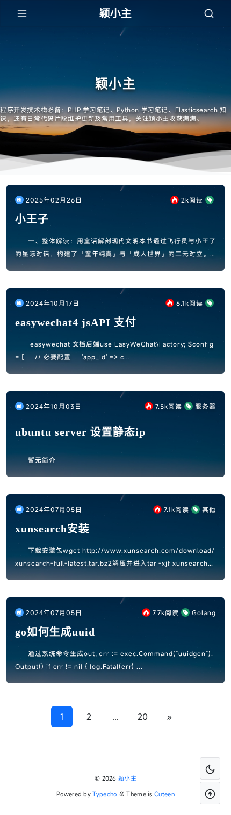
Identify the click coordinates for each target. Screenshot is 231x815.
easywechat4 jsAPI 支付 (75, 322)
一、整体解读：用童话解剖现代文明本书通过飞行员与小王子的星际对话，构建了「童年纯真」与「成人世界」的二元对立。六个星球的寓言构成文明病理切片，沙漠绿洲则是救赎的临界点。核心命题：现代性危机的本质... (115, 248)
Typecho (104, 794)
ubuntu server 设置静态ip (80, 432)
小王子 (32, 219)
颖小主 (127, 778)
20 (143, 717)
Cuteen (164, 794)
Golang (204, 612)
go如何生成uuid (55, 632)
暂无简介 (42, 460)
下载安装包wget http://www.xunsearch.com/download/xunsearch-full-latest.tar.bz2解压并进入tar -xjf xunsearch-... (115, 557)
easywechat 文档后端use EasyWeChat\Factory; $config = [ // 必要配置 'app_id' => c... (114, 350)
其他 (209, 509)
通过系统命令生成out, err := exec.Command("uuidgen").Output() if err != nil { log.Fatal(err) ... (114, 659)
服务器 (205, 406)
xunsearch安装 (52, 529)
